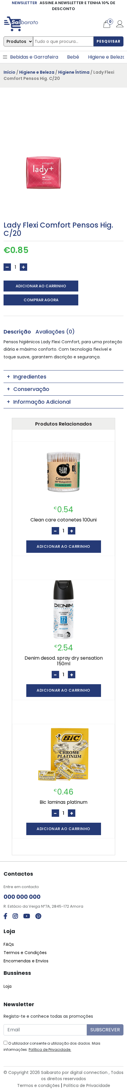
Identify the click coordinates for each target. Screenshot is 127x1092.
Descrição (17, 331)
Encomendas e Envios (26, 961)
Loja (8, 986)
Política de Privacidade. (50, 1049)
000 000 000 (22, 897)
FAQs (9, 944)
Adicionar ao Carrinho (41, 286)
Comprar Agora (41, 300)
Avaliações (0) (55, 331)
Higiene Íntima (73, 72)
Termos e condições (38, 1085)
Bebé (73, 57)
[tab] (17, 331)
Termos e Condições (25, 953)
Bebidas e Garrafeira (34, 57)
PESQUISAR (109, 41)
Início (9, 72)
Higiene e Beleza (107, 57)
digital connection (89, 1072)
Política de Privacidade (87, 1085)
